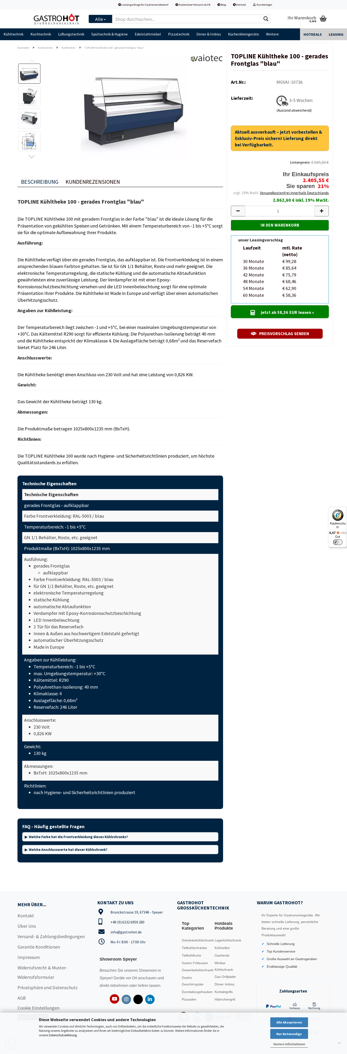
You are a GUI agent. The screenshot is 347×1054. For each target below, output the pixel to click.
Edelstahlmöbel (148, 34)
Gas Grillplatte (225, 977)
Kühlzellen (222, 948)
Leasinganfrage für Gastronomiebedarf (144, 4)
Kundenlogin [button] (264, 4)
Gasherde (222, 955)
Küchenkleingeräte (243, 34)
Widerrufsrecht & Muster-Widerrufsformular (42, 972)
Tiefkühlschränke (194, 948)
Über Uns (26, 926)
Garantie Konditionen (38, 947)
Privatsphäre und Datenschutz (47, 987)
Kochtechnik (40, 34)
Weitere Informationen (289, 1044)
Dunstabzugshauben (197, 992)
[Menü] (339, 1044)
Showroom (148, 970)
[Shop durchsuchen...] (265, 19)
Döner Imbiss (224, 984)
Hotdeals (313, 34)
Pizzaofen (189, 999)
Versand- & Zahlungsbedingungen (51, 936)
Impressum (28, 957)
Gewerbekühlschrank (197, 970)
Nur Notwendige (289, 1034)
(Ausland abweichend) (294, 110)
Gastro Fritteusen (195, 963)
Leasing (336, 34)
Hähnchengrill (225, 999)
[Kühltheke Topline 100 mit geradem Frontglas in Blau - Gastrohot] (134, 106)
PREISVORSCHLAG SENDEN (283, 333)
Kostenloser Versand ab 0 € (194, 4)
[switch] (338, 542)
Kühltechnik (13, 34)
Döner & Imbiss (208, 34)
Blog (223, 4)
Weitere (272, 34)
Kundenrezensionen (93, 181)
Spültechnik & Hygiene (109, 34)
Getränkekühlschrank (197, 940)
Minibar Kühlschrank (224, 966)
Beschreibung (40, 181)
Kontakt (241, 4)
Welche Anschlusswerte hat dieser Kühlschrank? (68, 849)
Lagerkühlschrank (228, 940)
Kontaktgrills (224, 992)
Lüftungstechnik (71, 34)
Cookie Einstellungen (38, 1008)
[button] (32, 157)
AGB (21, 998)
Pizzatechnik (178, 34)
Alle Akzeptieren (289, 1022)
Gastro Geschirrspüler (193, 981)
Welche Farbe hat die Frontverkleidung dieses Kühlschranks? (78, 837)
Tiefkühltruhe (191, 955)
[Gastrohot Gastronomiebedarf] (56, 18)
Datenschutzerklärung (63, 1035)
